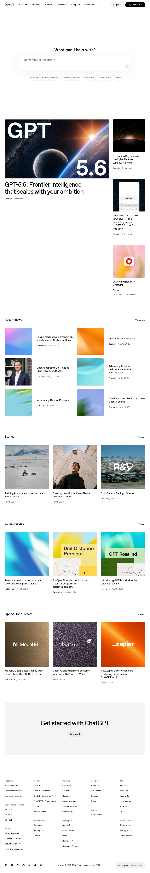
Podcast (123, 806)
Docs (37, 836)
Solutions (66, 791)
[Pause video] (104, 124)
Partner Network (69, 806)
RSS (122, 812)
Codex (36, 806)
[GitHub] (23, 865)
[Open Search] (100, 5)
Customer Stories (69, 801)
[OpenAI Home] (9, 4)
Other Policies (126, 836)
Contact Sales (68, 812)
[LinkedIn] (17, 865)
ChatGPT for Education (44, 801)
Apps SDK (67, 825)
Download (75, 734)
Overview (38, 825)
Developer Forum (70, 846)
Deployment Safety (14, 839)
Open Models (68, 830)
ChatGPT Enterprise (43, 796)
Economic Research (13, 796)
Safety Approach (12, 833)
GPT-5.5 (8, 815)
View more (140, 320)
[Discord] (41, 865)
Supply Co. (124, 796)
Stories (123, 785)
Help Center (97, 815)
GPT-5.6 (8, 809)
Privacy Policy (126, 830)
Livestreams (125, 801)
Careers (94, 796)
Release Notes (40, 812)
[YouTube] (12, 865)
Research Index (11, 785)
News (93, 801)
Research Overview (13, 791)
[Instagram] (29, 865)
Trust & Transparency (14, 849)
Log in (116, 5)
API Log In (39, 830)
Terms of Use (125, 825)
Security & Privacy (13, 844)
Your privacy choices (86, 865)
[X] (6, 865)
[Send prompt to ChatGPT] (126, 66)
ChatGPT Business (43, 791)
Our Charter (96, 791)
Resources (66, 796)
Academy (124, 791)
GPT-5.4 (8, 820)
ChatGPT (39, 785)
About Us (95, 785)
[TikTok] (35, 865)
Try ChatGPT (136, 5)
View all (141, 437)
